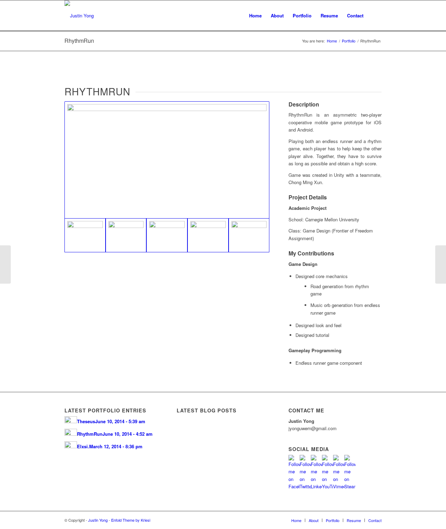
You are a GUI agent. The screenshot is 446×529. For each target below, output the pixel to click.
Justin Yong (98, 520)
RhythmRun (79, 41)
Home (332, 41)
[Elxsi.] (5, 264)
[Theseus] (440, 264)
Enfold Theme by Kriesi (130, 520)
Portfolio (348, 41)
